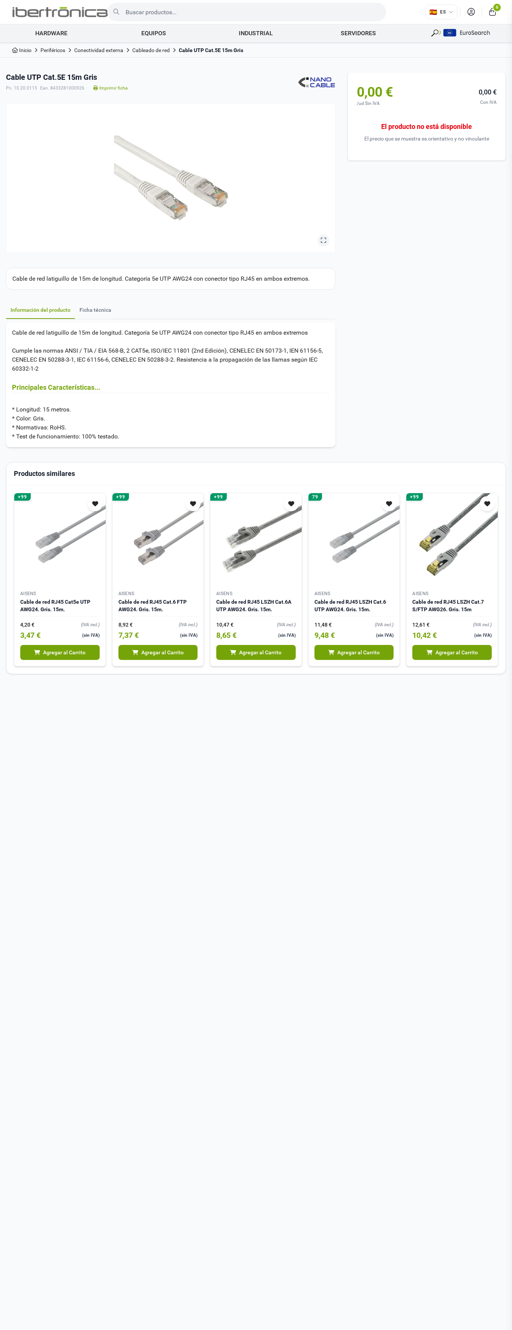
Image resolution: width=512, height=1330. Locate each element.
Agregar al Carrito (64, 652)
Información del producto (40, 310)
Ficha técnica (95, 310)
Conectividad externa (98, 50)
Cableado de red (151, 50)
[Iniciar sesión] (471, 11)
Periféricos (52, 50)
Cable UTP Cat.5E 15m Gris (211, 50)
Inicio (24, 50)
